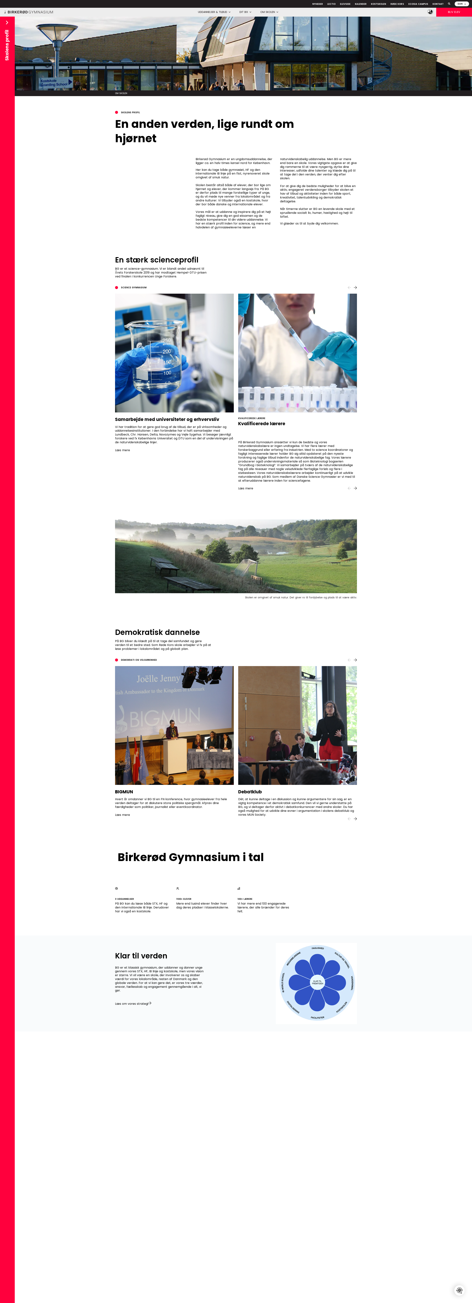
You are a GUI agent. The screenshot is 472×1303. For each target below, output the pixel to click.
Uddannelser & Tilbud (212, 12)
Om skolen (267, 12)
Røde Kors (397, 4)
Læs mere (122, 450)
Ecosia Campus (418, 4)
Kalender (361, 4)
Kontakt (438, 4)
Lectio (331, 4)
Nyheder (317, 4)
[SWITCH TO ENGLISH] (459, 1290)
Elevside (345, 4)
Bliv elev (454, 12)
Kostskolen (378, 4)
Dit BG (244, 12)
